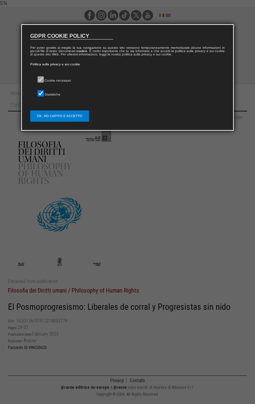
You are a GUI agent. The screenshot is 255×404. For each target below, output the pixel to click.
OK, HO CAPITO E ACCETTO (59, 116)
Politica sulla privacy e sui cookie (55, 64)
